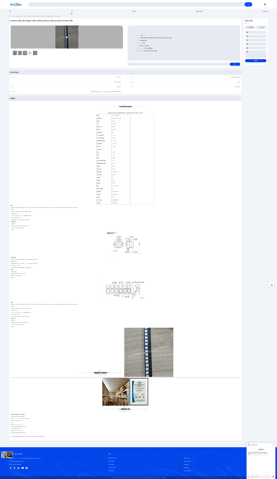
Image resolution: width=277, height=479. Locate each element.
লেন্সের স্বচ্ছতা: (99, 174)
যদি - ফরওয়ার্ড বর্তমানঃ (100, 135)
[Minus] (273, 445)
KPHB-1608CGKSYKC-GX (19, 436)
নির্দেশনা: (98, 129)
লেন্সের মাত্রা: (99, 169)
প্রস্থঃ (98, 157)
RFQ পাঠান (265, 11)
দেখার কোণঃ (99, 146)
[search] (248, 4)
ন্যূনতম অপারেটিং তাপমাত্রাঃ (101, 160)
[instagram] (26, 468)
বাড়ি (10, 11)
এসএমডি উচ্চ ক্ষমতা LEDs (30, 436)
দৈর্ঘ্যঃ (98, 152)
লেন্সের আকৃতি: (99, 171)
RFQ (235, 64)
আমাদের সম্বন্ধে (199, 11)
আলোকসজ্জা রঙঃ (99, 132)
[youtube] (22, 468)
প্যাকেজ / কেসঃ (99, 126)
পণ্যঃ (98, 123)
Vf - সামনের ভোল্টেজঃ (100, 138)
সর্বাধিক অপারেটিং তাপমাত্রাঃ (101, 163)
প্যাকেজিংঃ (98, 177)
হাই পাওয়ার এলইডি (19, 16)
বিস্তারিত (113, 121)
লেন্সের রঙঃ (98, 166)
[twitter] (14, 468)
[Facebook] (10, 468)
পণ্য (72, 11)
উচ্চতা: (98, 154)
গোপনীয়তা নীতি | (114, 477)
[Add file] (248, 476)
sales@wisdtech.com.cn (17, 461)
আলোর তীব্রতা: (99, 143)
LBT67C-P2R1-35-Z (40, 436)
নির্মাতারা (134, 11)
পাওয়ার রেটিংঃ (99, 149)
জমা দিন (255, 60)
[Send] (273, 476)
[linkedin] (18, 468)
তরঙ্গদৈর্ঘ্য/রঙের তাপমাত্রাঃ (101, 140)
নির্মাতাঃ (98, 115)
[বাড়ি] (16, 4)
